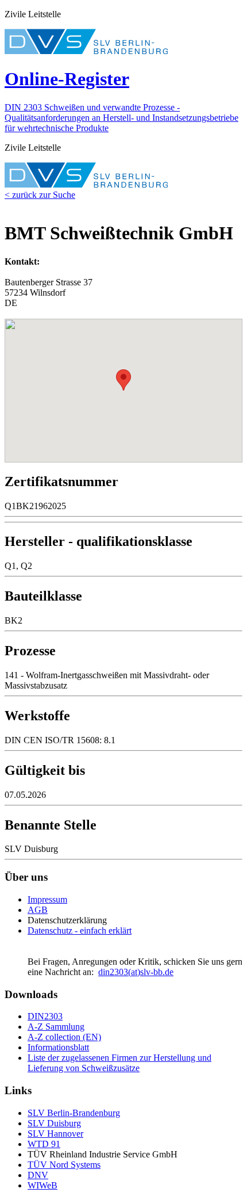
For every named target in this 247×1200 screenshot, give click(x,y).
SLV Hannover (55, 1133)
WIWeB (42, 1185)
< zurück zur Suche (40, 195)
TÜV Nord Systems (64, 1165)
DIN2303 (45, 1016)
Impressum (47, 899)
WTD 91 (44, 1144)
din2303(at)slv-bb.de (135, 972)
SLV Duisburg (54, 1123)
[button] (123, 380)
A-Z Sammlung (56, 1026)
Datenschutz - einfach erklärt (80, 930)
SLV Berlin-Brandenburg (74, 1113)
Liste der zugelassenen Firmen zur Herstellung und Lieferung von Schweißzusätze (119, 1063)
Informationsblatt (58, 1047)
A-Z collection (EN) (64, 1037)
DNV (38, 1175)
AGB (38, 910)
